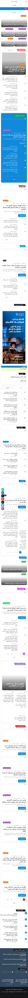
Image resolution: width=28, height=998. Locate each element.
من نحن (3, 991)
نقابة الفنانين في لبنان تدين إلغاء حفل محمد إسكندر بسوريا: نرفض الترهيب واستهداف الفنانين (10, 631)
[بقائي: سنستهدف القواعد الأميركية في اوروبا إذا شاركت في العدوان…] (7, 32)
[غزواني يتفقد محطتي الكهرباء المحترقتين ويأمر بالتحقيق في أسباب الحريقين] (7, 41)
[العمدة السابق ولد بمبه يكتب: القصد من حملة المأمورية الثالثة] (22, 467)
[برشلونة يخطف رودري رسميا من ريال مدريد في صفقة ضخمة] (25, 291)
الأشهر (7, 387)
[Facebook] (2, 492)
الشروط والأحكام (12, 991)
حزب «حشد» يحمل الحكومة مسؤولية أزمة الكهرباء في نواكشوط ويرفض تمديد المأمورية (10, 108)
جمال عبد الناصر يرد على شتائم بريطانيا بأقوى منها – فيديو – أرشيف (20, 719)
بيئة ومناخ (24, 561)
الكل (13, 50)
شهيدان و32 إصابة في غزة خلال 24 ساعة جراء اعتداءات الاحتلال (7, 981)
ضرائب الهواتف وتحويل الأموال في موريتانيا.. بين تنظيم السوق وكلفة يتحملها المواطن (14, 207)
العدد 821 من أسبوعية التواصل (18, 377)
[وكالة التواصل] (14, 1)
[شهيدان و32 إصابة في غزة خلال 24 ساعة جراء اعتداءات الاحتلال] (22, 400)
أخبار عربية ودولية (22, 29)
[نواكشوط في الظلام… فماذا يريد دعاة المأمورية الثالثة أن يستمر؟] (22, 461)
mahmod (23, 133)
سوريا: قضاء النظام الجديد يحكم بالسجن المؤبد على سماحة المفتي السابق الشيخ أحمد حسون (9, 163)
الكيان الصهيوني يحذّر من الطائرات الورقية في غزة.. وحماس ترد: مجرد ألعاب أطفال (10, 156)
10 (11, 176)
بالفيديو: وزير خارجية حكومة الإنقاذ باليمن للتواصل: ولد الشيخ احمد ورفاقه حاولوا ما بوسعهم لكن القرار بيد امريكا (20, 698)
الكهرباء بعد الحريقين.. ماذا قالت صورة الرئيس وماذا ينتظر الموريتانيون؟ (10, 87)
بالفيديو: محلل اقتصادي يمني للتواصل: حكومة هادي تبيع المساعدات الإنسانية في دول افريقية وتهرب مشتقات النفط (8, 698)
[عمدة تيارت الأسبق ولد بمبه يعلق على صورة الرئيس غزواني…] (20, 41)
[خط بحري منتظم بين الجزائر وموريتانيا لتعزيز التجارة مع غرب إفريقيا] (25, 224)
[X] (2, 495)
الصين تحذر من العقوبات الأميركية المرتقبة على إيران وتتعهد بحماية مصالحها (9, 149)
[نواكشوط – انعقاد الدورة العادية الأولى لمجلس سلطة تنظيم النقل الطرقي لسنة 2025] (22, 915)
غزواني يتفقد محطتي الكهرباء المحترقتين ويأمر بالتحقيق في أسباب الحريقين (10, 94)
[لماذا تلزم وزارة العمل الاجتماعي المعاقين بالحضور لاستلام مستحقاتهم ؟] (22, 473)
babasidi (23, 263)
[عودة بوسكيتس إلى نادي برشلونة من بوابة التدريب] (25, 278)
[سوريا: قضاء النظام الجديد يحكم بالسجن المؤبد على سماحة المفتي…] (20, 32)
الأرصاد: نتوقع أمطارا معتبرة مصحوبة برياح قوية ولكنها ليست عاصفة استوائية (10, 927)
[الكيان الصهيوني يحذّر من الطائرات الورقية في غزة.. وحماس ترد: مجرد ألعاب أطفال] (25, 153)
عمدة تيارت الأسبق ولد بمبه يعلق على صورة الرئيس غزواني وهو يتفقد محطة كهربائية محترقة (15, 446)
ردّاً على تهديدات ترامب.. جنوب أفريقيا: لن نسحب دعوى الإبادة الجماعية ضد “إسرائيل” (9, 921)
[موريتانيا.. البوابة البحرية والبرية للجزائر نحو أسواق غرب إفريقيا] (25, 218)
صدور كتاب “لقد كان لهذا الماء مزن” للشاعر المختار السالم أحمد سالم (9, 624)
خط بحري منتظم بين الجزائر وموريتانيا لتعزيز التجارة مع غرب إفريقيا (10, 227)
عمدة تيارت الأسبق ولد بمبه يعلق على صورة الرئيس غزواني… (21, 45)
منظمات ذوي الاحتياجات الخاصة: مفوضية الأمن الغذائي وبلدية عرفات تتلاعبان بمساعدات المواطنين (10, 934)
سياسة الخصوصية (19, 991)
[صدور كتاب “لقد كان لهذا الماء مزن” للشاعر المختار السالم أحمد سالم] (25, 620)
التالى (6, 239)
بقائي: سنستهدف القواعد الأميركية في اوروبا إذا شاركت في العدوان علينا (9, 171)
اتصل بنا (6, 991)
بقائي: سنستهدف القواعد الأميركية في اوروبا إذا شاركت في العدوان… (7, 35)
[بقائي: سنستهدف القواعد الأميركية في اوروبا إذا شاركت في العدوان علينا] (25, 167)
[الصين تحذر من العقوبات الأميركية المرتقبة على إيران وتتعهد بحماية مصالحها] (25, 146)
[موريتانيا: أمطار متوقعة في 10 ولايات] (14, 566)
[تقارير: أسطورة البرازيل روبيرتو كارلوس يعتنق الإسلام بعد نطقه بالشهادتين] (25, 283)
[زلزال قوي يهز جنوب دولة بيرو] (14, 579)
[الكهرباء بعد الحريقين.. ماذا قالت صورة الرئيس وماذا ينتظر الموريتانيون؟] (14, 20)
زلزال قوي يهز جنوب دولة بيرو (19, 583)
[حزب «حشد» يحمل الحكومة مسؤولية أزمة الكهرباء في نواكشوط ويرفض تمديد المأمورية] (25, 105)
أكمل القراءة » (22, 143)
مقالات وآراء (23, 38)
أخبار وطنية (23, 15)
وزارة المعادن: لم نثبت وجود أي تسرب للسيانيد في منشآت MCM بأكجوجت (10, 393)
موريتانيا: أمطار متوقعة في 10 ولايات (18, 571)
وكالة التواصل (21, 72)
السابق (21, 239)
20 (7, 176)
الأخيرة (14, 179)
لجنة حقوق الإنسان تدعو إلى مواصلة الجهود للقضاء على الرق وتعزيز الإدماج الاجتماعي (10, 101)
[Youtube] (2, 499)
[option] (14, 30)
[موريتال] (14, 5)
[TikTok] (2, 502)
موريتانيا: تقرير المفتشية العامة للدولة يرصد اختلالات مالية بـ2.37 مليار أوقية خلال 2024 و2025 (10, 234)
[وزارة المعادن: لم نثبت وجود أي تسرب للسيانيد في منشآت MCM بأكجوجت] (14, 64)
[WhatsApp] (2, 489)
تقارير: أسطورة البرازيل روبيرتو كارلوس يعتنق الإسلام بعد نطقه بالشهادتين (10, 287)
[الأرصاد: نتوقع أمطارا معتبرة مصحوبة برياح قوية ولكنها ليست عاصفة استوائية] (22, 928)
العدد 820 (23, 381)
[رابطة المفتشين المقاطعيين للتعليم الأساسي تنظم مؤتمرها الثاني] (22, 941)
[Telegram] (2, 505)
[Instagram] (2, 508)
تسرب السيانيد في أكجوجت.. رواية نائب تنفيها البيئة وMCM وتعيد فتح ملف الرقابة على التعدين (9, 79)
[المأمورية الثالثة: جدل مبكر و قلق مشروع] (22, 455)
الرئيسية (24, 991)
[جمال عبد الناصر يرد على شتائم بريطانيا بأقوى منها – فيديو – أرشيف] (20, 709)
